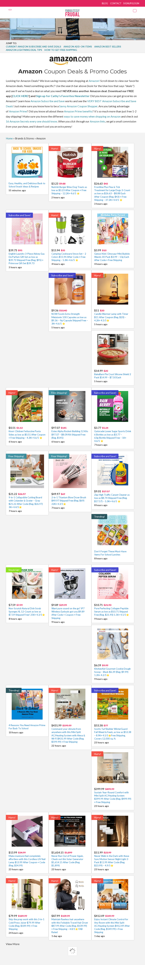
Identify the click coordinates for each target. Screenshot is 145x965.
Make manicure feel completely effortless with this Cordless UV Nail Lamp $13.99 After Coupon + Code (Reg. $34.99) (27, 859)
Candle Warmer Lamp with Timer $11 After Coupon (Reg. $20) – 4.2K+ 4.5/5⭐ (111, 315)
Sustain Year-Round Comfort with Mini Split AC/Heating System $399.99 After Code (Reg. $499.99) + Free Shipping (112, 795)
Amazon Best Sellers (107, 46)
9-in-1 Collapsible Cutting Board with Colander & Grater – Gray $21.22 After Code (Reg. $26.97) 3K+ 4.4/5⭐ (26, 500)
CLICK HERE (20, 96)
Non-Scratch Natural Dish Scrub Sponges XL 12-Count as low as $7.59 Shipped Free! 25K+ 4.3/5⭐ (27, 609)
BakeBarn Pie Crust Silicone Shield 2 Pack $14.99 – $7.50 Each (112, 374)
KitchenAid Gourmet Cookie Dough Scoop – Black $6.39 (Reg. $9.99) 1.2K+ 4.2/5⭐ (112, 670)
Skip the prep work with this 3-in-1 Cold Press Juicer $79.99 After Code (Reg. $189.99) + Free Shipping (26, 922)
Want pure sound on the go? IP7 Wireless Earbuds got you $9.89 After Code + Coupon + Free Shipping (68, 611)
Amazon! (94, 80)
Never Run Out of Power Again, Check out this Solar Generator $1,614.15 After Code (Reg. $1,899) (67, 859)
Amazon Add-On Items (77, 46)
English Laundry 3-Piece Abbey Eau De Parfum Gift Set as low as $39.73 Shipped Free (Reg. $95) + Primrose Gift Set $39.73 (27, 257)
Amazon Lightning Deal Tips (24, 50)
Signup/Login (131, 3)
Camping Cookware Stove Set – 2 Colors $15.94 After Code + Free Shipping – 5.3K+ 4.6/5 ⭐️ (68, 255)
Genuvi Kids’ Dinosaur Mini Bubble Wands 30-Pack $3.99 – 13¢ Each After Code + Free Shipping (112, 255)
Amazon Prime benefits (78, 111)
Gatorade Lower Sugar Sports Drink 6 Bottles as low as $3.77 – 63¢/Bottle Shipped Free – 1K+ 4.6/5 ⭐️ (112, 434)
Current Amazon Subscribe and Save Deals (33, 46)
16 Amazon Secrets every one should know (31, 121)
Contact (115, 3)
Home (9, 138)
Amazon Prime (18, 111)
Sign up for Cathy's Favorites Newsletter (63, 96)
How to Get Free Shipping (60, 50)
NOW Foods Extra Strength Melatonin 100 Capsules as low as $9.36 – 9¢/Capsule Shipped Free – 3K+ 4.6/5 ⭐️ (69, 317)
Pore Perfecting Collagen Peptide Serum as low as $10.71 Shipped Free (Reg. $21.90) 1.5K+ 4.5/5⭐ (111, 609)
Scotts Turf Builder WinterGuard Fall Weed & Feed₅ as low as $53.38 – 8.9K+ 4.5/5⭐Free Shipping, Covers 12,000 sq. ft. (112, 732)
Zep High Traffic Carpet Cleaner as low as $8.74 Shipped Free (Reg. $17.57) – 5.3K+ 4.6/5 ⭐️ (112, 496)
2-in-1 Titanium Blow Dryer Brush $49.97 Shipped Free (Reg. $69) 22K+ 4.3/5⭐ (68, 498)
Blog (105, 3)
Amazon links (97, 121)
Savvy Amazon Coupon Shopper (78, 106)
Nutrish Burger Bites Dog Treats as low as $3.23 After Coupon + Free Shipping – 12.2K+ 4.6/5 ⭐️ (69, 188)
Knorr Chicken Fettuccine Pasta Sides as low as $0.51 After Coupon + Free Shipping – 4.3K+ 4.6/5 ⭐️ (27, 432)
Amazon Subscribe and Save (48, 101)
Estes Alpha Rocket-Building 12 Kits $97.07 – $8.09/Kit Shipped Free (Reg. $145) (69, 432)
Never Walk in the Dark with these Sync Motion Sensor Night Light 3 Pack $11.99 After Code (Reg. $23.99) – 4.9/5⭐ (111, 859)
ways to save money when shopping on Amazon (92, 116)
